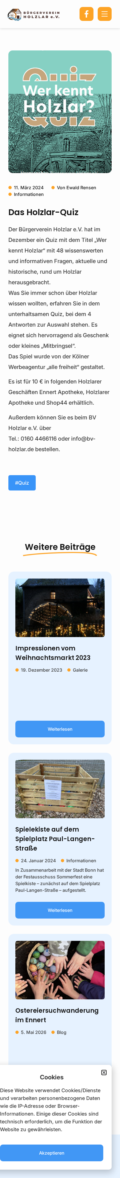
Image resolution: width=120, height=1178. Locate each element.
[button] (104, 1072)
